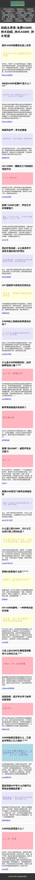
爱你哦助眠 (11, 17)
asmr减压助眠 (6, 197)
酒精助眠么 (20, 9)
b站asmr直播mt (7, 121)
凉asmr (4, 483)
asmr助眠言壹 (6, 777)
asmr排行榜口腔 (7, 563)
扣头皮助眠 (21, 17)
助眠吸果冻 (21, 11)
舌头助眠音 (19, 21)
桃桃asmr (18, 19)
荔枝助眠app (6, 820)
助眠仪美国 (28, 19)
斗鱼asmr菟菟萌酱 (8, 688)
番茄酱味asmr (10, 11)
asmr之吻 (5, 240)
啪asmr (10, 13)
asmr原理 (5, 869)
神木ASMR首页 (9, 9)
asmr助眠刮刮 (6, 399)
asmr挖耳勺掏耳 (7, 520)
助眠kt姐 (5, 599)
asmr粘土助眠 (6, 354)
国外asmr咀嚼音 (7, 75)
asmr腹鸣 (5, 642)
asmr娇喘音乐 (8, 21)
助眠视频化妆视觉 (9, 15)
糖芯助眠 (9, 19)
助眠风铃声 (5, 158)
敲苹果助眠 (5, 440)
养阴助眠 (29, 21)
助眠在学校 (5, 729)
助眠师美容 (5, 313)
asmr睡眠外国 (22, 15)
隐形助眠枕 (28, 13)
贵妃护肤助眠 (6, 277)
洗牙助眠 (18, 13)
